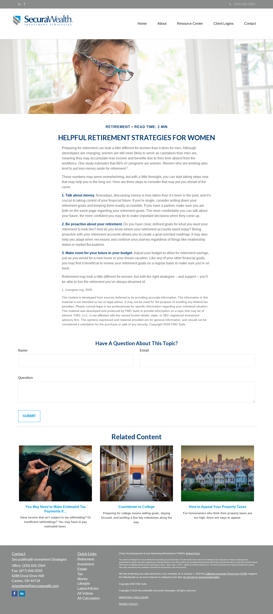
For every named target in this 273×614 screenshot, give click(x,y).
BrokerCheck (193, 553)
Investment (85, 564)
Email (144, 350)
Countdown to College (136, 507)
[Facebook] (24, 4)
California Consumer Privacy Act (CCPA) (226, 573)
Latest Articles (88, 588)
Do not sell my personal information (201, 577)
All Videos (85, 593)
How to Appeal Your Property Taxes (217, 507)
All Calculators (88, 598)
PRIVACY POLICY (128, 604)
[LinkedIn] (19, 4)
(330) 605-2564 (244, 4)
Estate (82, 569)
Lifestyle (83, 583)
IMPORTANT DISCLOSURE (133, 597)
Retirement (85, 559)
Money (82, 579)
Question (25, 378)
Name (23, 350)
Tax (80, 574)
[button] (162, 24)
